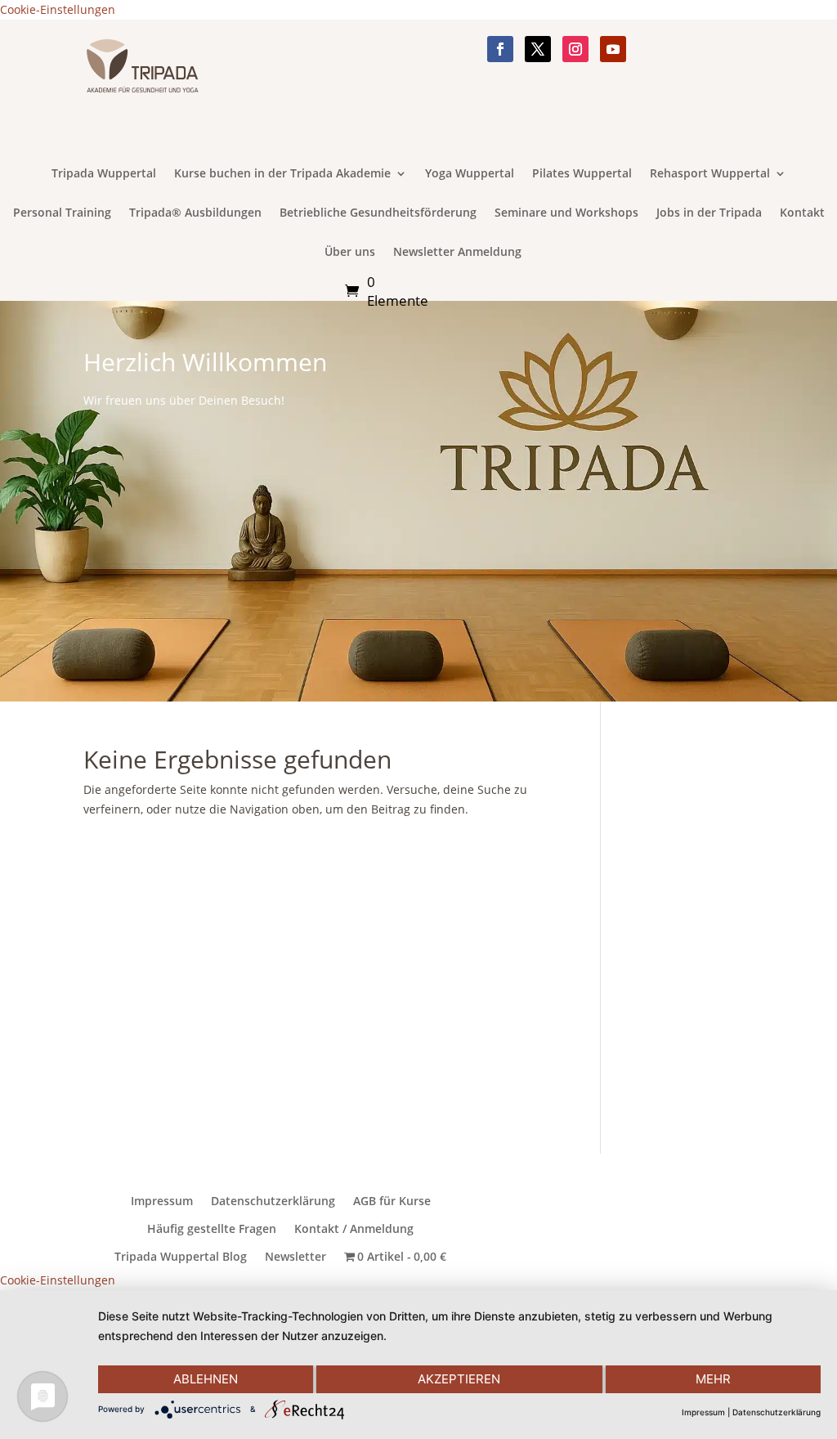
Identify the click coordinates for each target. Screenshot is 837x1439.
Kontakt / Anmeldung (354, 1229)
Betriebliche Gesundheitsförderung (378, 213)
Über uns (350, 252)
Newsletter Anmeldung (457, 252)
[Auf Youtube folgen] (613, 49)
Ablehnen (205, 1379)
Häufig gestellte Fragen (211, 1229)
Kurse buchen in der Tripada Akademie (282, 174)
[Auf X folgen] (538, 49)
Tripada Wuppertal (103, 174)
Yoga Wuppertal (469, 174)
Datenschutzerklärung (273, 1201)
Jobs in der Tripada (709, 213)
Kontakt (802, 213)
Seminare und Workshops (566, 213)
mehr (713, 1379)
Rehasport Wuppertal (710, 174)
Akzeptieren (459, 1379)
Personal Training (62, 213)
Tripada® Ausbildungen (195, 213)
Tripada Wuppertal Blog (180, 1256)
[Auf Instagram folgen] (575, 49)
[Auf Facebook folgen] (500, 49)
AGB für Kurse (392, 1201)
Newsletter (295, 1256)
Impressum (162, 1201)
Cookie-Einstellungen (57, 9)
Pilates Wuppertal (582, 174)
